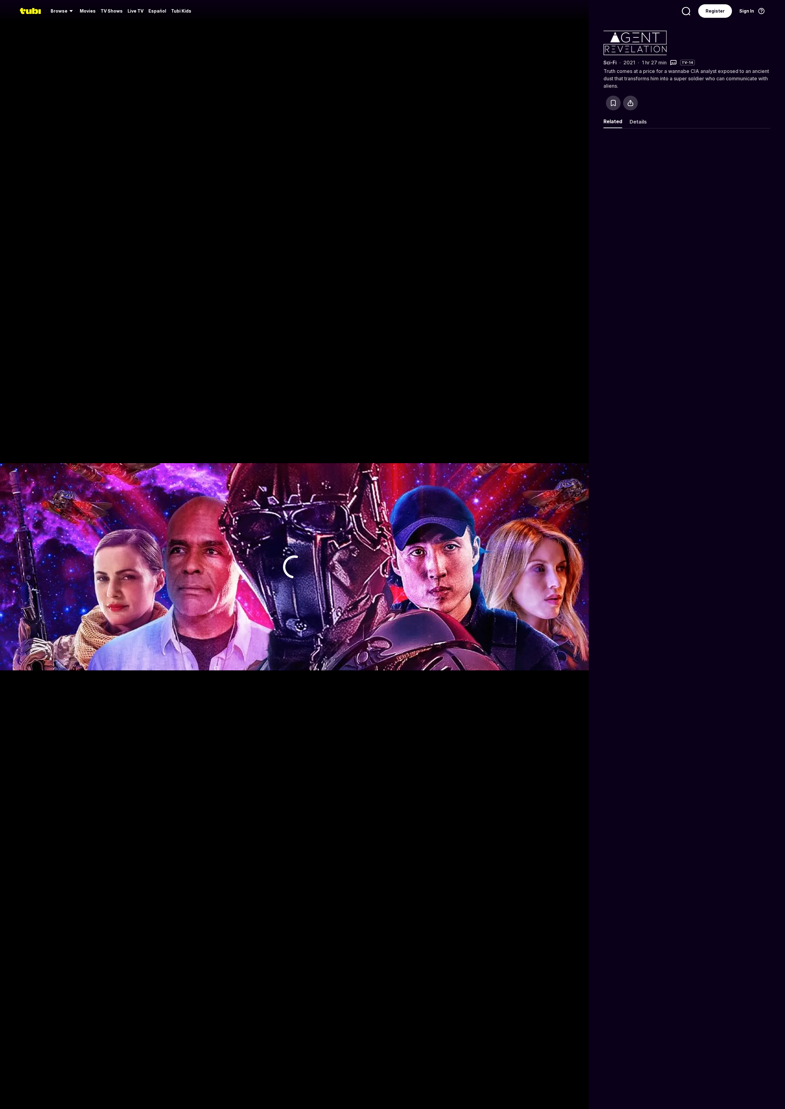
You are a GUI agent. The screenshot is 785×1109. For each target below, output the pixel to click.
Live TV (136, 10)
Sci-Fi (610, 62)
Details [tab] (638, 122)
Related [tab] (612, 121)
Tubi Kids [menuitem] (181, 10)
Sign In (746, 10)
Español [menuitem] (157, 10)
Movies (88, 10)
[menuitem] (63, 11)
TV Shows (112, 10)
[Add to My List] (613, 103)
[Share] (630, 103)
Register (715, 10)
